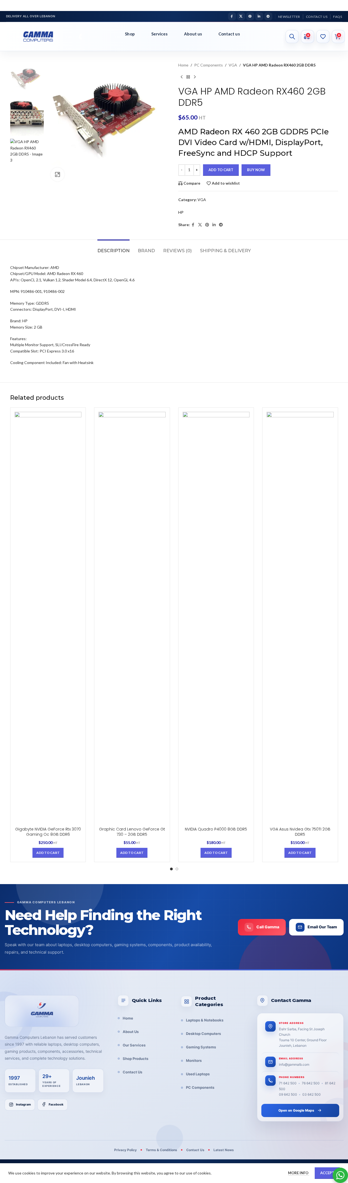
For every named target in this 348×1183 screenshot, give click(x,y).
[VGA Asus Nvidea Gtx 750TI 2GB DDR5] (300, 618)
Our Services (134, 1045)
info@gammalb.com (294, 1064)
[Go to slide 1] (171, 869)
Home (183, 65)
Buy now (256, 170)
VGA (233, 65)
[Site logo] (42, 36)
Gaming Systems (201, 1047)
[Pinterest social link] (250, 16)
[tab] (113, 248)
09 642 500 (288, 1094)
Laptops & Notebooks (204, 1020)
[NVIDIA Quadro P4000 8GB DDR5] (216, 618)
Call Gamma (267, 926)
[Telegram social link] (268, 16)
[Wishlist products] (323, 36)
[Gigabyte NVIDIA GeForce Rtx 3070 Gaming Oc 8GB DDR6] (48, 618)
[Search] (292, 36)
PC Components (208, 65)
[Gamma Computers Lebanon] (42, 1011)
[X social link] (241, 16)
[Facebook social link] (232, 16)
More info (298, 1173)
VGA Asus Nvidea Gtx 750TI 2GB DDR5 (300, 831)
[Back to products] (188, 77)
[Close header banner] (341, 5)
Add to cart (221, 170)
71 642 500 (288, 1083)
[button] (48, 853)
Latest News (223, 1150)
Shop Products (135, 1058)
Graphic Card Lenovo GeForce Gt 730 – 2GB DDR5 (132, 831)
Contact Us (132, 1072)
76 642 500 (311, 1083)
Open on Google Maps (296, 1110)
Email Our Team (322, 926)
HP (180, 212)
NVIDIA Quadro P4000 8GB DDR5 (216, 829)
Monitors (194, 1060)
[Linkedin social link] (259, 16)
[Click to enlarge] (57, 174)
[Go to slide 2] (177, 869)
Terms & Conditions (161, 1150)
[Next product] (194, 77)
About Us (131, 1031)
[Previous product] (181, 77)
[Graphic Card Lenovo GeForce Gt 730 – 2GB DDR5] (132, 618)
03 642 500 (311, 1094)
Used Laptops (198, 1074)
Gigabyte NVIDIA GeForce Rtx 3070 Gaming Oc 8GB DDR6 (48, 831)
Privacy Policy (125, 1150)
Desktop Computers (203, 1033)
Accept (327, 1173)
